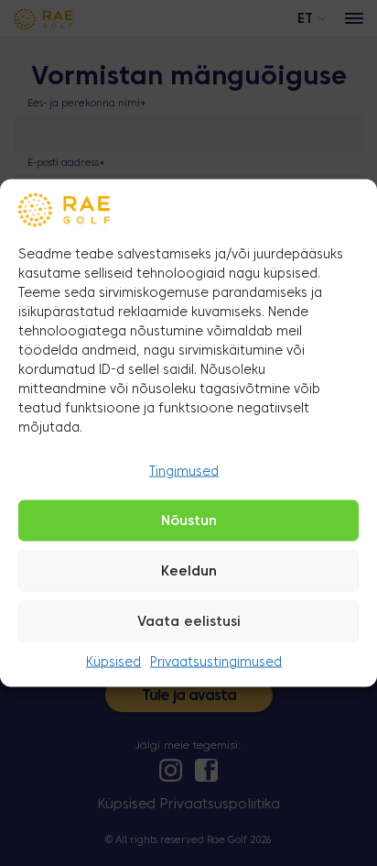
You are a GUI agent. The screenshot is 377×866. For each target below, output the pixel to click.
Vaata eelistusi (189, 622)
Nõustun (189, 521)
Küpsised (113, 663)
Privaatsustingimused (216, 663)
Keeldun (189, 571)
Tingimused (184, 471)
